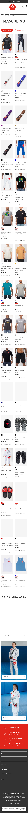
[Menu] (2, 7)
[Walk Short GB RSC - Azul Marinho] (7, 391)
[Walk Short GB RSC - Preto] (21, 357)
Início (2, 14)
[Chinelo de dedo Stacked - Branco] (21, 491)
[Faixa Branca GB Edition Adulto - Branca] (7, 80)
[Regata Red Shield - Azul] (21, 564)
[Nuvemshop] (11, 803)
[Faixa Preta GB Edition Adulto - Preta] (7, 149)
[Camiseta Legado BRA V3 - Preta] (21, 182)
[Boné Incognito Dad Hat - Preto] (21, 391)
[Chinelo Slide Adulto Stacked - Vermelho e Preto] (7, 528)
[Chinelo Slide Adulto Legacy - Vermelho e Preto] (7, 491)
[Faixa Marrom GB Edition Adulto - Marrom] (21, 115)
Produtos (7, 14)
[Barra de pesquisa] (22, 7)
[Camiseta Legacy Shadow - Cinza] (21, 289)
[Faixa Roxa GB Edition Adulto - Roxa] (7, 115)
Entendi (22, 809)
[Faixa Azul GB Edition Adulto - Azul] (21, 80)
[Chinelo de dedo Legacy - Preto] (21, 457)
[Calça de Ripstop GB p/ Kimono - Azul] (21, 149)
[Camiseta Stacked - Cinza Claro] (21, 324)
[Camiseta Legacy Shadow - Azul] (7, 289)
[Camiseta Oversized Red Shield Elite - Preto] (21, 216)
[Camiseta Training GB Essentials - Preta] (7, 43)
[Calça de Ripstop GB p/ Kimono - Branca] (7, 182)
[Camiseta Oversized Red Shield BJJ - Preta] (7, 357)
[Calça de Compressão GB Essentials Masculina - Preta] (21, 43)
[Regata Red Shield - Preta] (21, 528)
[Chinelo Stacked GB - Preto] (21, 424)
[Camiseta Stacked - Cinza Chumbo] (7, 324)
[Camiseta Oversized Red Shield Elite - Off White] (7, 253)
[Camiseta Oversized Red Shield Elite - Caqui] (21, 253)
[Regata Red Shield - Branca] (7, 564)
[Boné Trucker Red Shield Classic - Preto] (7, 424)
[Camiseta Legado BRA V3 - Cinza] (7, 216)
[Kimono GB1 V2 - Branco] (7, 457)
